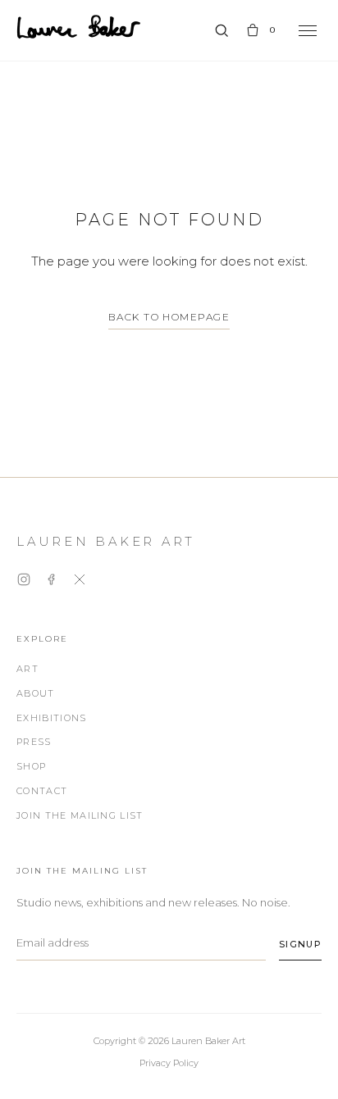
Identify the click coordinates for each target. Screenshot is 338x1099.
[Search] (221, 30)
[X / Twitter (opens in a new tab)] (79, 582)
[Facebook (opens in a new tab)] (51, 582)
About (35, 693)
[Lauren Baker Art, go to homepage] (78, 27)
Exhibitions (51, 718)
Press (34, 741)
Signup (300, 944)
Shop (31, 766)
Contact (41, 791)
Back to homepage (169, 317)
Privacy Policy (169, 1063)
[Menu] (308, 30)
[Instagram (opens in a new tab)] (23, 582)
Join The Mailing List (80, 815)
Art (27, 668)
